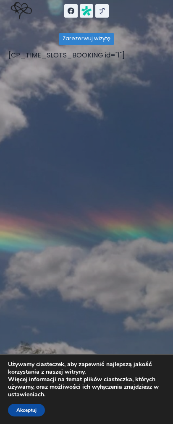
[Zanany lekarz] (86, 11)
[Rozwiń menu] (156, 10)
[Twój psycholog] (102, 11)
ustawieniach (26, 394)
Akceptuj (26, 410)
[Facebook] (71, 11)
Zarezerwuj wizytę (86, 38)
